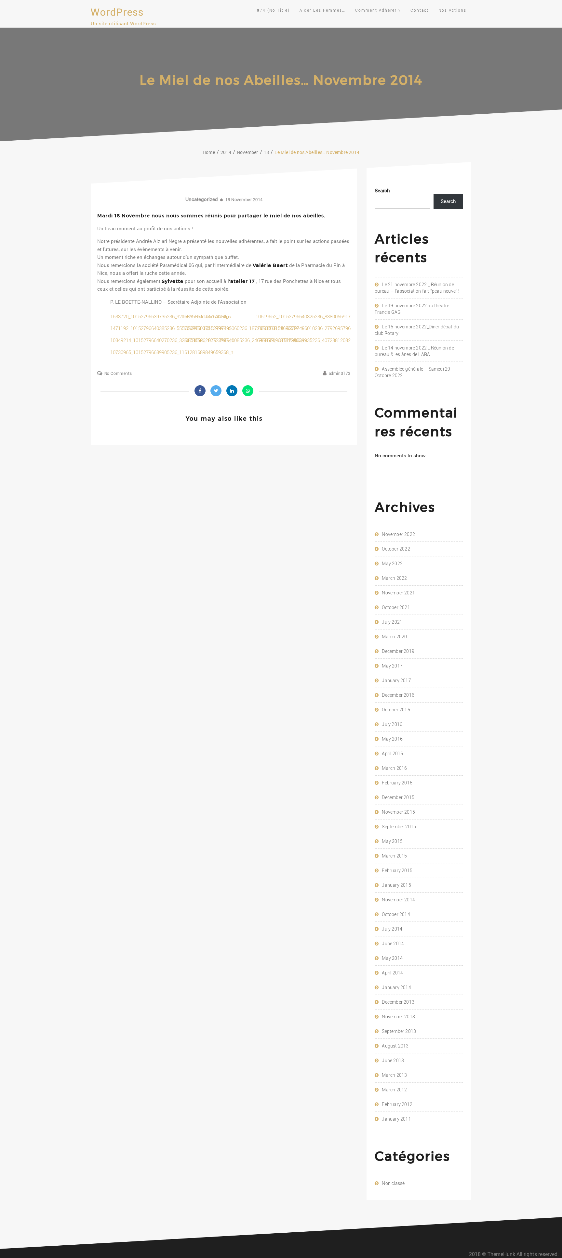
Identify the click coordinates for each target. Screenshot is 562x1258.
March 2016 (394, 768)
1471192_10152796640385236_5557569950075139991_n (170, 328)
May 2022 (392, 563)
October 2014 (396, 914)
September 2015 (399, 826)
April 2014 (392, 972)
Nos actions (452, 10)
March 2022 (394, 578)
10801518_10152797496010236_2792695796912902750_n (317, 328)
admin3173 (340, 373)
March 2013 (394, 1075)
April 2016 (392, 753)
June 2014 (393, 943)
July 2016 (392, 724)
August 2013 (395, 1045)
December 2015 (398, 797)
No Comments (118, 373)
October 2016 (396, 709)
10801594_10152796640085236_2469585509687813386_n (244, 340)
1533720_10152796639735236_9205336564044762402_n (170, 317)
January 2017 (396, 680)
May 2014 (392, 958)
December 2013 (398, 1002)
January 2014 (396, 987)
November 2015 (398, 812)
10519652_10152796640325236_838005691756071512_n (316, 317)
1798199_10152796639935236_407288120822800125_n (314, 340)
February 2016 (397, 782)
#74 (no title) (273, 10)
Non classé (393, 1183)
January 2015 (396, 885)
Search (382, 190)
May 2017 (392, 665)
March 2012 (394, 1089)
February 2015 (397, 870)
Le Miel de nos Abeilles (207, 317)
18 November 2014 (244, 199)
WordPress (117, 12)
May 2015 (392, 841)
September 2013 (399, 1031)
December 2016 (398, 695)
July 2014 (392, 929)
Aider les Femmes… (322, 10)
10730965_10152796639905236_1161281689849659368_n (171, 352)
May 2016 (392, 739)
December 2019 (398, 651)
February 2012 (397, 1104)
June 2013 (393, 1060)
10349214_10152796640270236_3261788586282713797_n (171, 340)
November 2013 (398, 1016)
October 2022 (396, 549)
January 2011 (396, 1119)
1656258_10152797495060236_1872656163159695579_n (243, 328)
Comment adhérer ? (378, 10)
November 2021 (398, 592)
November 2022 (398, 534)
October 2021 (396, 607)
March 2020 (394, 636)
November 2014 (398, 899)
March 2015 (394, 855)
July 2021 (392, 622)
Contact (419, 10)
